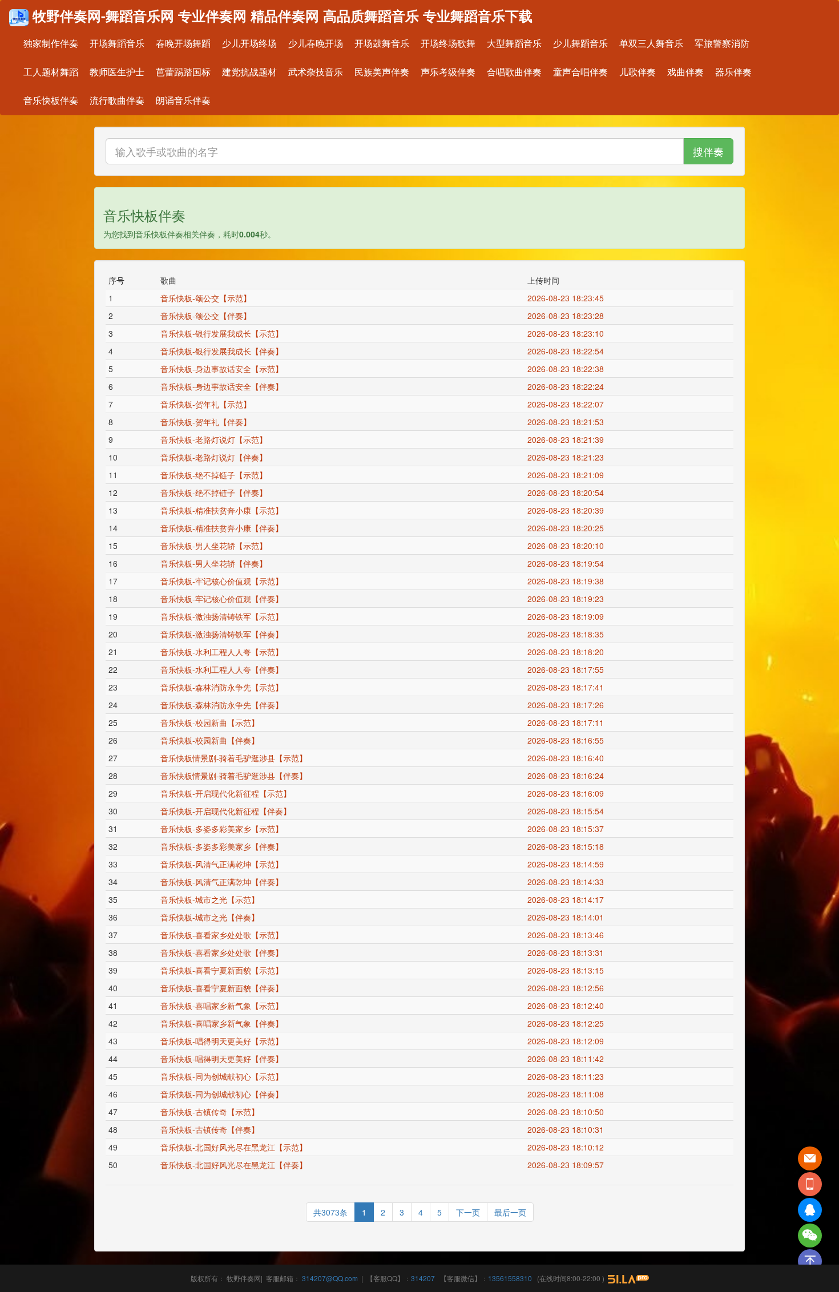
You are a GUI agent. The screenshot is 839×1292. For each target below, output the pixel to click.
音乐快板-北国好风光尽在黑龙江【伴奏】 (233, 1164)
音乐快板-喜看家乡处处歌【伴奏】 (221, 952)
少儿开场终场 (249, 43)
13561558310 (510, 1278)
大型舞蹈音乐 (514, 43)
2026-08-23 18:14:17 (567, 899)
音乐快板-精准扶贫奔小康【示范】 (221, 510)
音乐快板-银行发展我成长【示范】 (221, 333)
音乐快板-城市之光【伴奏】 (209, 917)
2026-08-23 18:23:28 (567, 315)
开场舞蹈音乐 (117, 43)
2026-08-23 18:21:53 (567, 421)
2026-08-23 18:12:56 (567, 988)
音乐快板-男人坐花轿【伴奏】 (213, 563)
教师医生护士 (117, 71)
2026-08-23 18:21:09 (567, 475)
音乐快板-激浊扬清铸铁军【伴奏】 (221, 634)
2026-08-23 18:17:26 (567, 704)
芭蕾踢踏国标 (183, 71)
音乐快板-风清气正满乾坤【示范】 (221, 864)
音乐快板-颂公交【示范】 (205, 298)
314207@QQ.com (329, 1278)
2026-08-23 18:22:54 (567, 351)
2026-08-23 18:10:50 (567, 1111)
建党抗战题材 (249, 71)
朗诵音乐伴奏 (183, 100)
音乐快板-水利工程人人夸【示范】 (221, 651)
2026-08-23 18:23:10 (567, 333)
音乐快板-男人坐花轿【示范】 (213, 545)
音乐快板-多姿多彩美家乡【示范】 (221, 828)
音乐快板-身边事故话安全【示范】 (221, 368)
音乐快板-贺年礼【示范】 (205, 404)
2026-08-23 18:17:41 (567, 687)
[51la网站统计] (628, 1278)
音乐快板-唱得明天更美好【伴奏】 (221, 1058)
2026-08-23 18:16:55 (567, 740)
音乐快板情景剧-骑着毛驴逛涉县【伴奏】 (233, 775)
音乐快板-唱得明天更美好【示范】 (221, 1041)
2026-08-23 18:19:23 (567, 598)
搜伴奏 (708, 151)
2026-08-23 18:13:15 (567, 970)
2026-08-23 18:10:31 (567, 1129)
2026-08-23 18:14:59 (567, 864)
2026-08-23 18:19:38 (567, 581)
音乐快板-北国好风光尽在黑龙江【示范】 (233, 1147)
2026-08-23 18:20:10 (567, 545)
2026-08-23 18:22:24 (567, 386)
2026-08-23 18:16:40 (567, 758)
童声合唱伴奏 (580, 71)
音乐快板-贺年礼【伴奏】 (205, 421)
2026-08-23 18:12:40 (567, 1005)
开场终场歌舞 (448, 43)
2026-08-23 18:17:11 (567, 722)
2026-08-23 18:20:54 (567, 492)
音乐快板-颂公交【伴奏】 (205, 315)
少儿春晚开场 (315, 43)
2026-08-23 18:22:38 (567, 368)
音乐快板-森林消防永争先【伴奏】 (221, 704)
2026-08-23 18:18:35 (567, 634)
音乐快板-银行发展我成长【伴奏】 (221, 351)
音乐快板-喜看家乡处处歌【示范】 (221, 934)
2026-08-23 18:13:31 (567, 952)
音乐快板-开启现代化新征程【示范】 (225, 793)
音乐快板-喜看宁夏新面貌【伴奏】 (221, 988)
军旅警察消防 (722, 43)
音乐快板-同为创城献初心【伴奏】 (221, 1094)
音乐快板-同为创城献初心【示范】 (221, 1076)
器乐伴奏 (733, 71)
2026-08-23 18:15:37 (567, 828)
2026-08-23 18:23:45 (567, 298)
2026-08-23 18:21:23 (567, 457)
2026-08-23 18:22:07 (567, 404)
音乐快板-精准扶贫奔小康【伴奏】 (221, 528)
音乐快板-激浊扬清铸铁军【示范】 (221, 616)
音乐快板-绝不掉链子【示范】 (213, 475)
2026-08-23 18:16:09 (567, 793)
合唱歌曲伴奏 (514, 71)
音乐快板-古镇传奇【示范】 (209, 1111)
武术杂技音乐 (315, 71)
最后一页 (510, 1212)
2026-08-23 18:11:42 (567, 1058)
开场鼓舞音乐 (381, 43)
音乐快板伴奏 (50, 100)
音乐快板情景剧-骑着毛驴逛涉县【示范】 (233, 758)
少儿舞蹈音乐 (580, 43)
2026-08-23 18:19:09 (567, 616)
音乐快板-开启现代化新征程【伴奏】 (225, 811)
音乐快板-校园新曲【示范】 (209, 722)
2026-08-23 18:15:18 (567, 846)
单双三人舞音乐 (651, 43)
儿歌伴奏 (637, 71)
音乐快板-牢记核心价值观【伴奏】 (221, 598)
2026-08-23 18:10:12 (567, 1147)
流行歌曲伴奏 (117, 100)
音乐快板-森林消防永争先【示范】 (221, 687)
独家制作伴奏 (50, 43)
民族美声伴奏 (381, 71)
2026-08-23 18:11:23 (567, 1076)
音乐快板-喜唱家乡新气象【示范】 (221, 1005)
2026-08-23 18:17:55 (567, 669)
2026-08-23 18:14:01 (567, 917)
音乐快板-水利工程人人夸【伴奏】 (221, 669)
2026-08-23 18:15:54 (567, 811)
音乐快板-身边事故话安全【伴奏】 (221, 386)
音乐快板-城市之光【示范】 (209, 899)
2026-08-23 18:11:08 (567, 1094)
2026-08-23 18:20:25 (567, 528)
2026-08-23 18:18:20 (567, 651)
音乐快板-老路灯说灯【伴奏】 (213, 457)
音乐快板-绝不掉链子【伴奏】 (213, 492)
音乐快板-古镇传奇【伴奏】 (209, 1129)
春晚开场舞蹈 (183, 43)
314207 (423, 1278)
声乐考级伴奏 (448, 71)
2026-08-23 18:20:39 (567, 510)
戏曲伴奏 (685, 71)
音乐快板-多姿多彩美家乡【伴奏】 (221, 846)
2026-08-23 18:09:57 (567, 1164)
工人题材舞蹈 (50, 71)
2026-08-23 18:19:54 (567, 563)
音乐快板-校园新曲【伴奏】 (209, 740)
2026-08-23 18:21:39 (567, 439)
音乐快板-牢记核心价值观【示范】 (221, 581)
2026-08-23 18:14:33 (567, 881)
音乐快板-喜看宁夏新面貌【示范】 (221, 970)
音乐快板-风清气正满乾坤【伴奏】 (221, 881)
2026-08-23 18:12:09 (567, 1041)
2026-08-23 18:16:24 (567, 775)
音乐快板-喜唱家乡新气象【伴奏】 (221, 1023)
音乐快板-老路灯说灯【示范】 (213, 439)
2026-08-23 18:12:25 (567, 1023)
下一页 (468, 1212)
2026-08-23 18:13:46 (567, 934)
